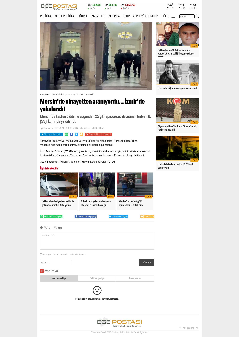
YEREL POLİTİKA (64, 16)
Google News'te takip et (100, 134)
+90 (132, 332)
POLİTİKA (45, 16)
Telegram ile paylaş (53, 134)
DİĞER (164, 16)
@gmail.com (144, 332)
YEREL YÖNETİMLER (145, 16)
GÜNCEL (82, 16)
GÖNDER (147, 262)
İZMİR (94, 16)
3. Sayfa (51, 94)
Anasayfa (43, 94)
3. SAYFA (114, 16)
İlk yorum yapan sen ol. (110, 299)
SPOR (126, 16)
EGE (103, 16)
